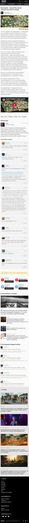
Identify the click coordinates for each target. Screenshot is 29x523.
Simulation (11, 116)
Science (3, 308)
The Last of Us (4, 469)
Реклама (3, 484)
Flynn (6, 154)
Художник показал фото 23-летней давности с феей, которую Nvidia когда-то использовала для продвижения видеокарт (14, 377)
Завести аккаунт (5, 498)
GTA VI (8, 326)
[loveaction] (3, 143)
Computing (24, 116)
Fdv (6, 250)
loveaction (7, 142)
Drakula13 (5, 355)
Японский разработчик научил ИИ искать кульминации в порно (14, 369)
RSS (2, 490)
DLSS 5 (8, 317)
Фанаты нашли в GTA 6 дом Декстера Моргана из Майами (16, 328)
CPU (19, 116)
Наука (6, 116)
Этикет (3, 487)
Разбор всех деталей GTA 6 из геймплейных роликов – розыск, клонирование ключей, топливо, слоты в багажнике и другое (14, 410)
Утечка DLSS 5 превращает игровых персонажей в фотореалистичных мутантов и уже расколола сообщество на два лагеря (17, 321)
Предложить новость (6, 502)
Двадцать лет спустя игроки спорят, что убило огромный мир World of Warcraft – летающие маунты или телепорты (14, 451)
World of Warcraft (6, 448)
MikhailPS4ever (8, 260)
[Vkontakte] (8, 516)
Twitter (7, 12)
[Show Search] (20, 1)
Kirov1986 (7, 237)
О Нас (2, 481)
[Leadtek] (3, 166)
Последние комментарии (10, 344)
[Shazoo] (4, 1)
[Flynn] (3, 154)
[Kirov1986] (3, 238)
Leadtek (7, 165)
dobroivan (7, 187)
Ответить (25, 143)
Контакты (3, 486)
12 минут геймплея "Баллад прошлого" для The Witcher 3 (12, 385)
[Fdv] (3, 251)
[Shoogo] (3, 228)
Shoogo (7, 227)
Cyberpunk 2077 (5, 428)
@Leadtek (4, 205)
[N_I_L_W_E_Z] (2, 365)
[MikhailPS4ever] (3, 260)
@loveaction (4, 157)
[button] (3, 4)
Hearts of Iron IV (11, 334)
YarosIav (5, 346)
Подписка (3, 500)
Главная (3, 482)
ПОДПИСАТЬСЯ (9, 281)
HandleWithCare (6, 372)
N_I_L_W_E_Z (5, 365)
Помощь (3, 489)
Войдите (6, 272)
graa (4, 381)
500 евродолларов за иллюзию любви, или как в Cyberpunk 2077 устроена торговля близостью (13, 430)
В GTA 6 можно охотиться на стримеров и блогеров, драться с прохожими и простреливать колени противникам (13, 351)
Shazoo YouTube (5, 510)
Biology (15, 116)
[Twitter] (5, 516)
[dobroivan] (3, 188)
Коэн (5, 12)
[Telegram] (3, 516)
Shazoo (3, 508)
